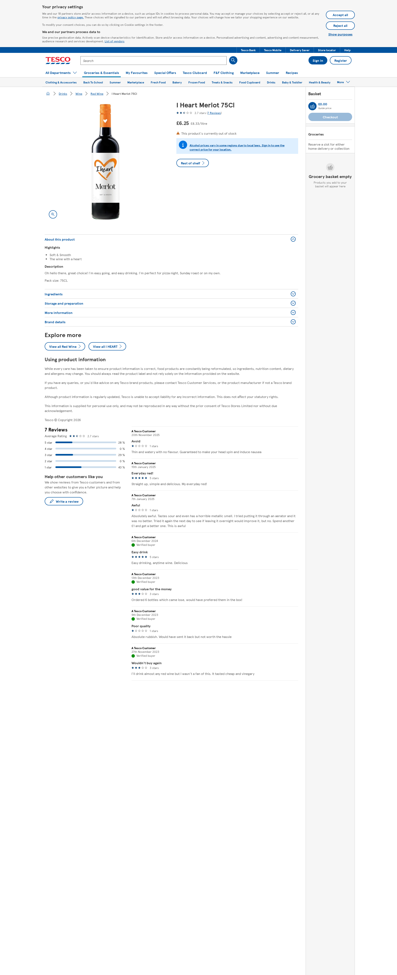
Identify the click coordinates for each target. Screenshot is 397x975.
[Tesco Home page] (58, 60)
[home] (48, 93)
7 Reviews (214, 113)
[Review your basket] (312, 106)
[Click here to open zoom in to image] (53, 214)
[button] (248, 50)
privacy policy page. (70, 17)
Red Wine (97, 93)
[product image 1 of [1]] (105, 162)
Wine (78, 93)
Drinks (63, 93)
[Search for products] (233, 60)
